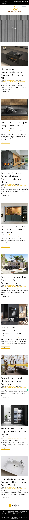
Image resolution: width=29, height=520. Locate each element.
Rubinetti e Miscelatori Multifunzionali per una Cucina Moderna (11, 381)
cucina (4, 81)
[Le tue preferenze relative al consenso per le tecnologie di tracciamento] (27, 390)
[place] (27, 1)
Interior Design (16, 81)
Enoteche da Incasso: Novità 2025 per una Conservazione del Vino (14, 431)
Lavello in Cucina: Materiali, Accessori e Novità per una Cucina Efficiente (13, 482)
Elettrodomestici (23, 81)
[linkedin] (23, 1)
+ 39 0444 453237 (10, 513)
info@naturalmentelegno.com (16, 1)
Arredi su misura (10, 81)
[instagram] (25, 1)
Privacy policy (11, 514)
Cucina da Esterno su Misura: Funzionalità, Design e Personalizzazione (14, 280)
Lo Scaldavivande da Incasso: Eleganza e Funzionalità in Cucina (11, 330)
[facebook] (22, 1)
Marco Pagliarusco (10, 80)
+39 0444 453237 (4, 1)
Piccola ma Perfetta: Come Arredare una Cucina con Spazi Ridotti (13, 229)
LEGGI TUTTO (5, 92)
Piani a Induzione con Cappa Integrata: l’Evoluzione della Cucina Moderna (14, 125)
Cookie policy (17, 514)
